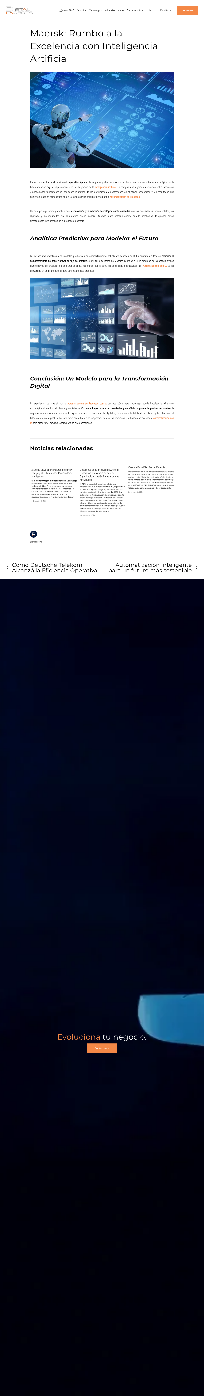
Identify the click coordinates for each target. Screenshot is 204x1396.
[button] (169, 458)
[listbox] (164, 10)
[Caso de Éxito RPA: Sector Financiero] (151, 462)
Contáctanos (187, 10)
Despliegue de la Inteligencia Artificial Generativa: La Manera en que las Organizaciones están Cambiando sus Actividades (99, 474)
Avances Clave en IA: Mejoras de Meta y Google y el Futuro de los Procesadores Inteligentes (52, 473)
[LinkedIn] (149, 10)
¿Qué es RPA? (66, 10)
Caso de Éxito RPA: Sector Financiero (147, 467)
